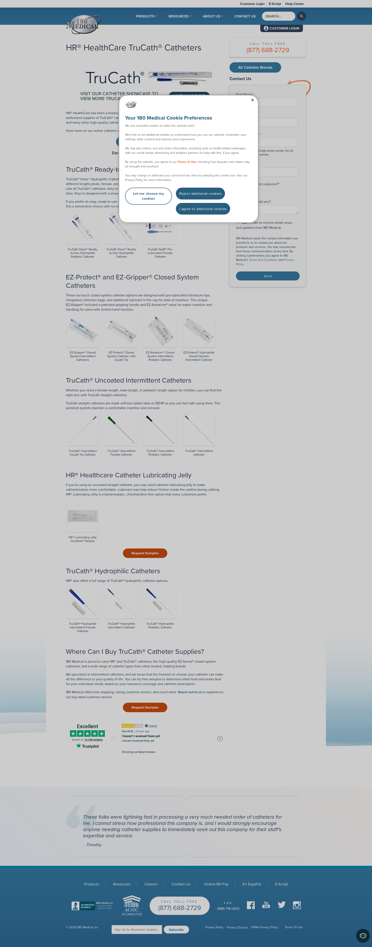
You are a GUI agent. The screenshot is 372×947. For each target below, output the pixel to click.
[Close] (252, 100)
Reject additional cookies (200, 193)
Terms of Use (187, 162)
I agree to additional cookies (203, 208)
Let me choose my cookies (148, 196)
